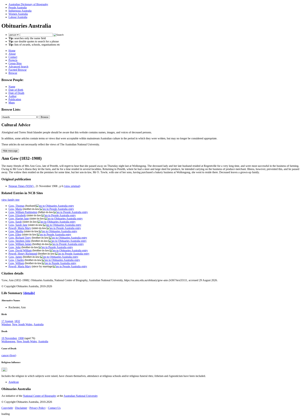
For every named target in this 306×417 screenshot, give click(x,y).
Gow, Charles (16, 260)
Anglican (13, 381)
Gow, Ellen (14, 234)
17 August (7, 321)
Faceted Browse (17, 69)
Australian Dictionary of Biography (28, 4)
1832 (17, 321)
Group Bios (15, 63)
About (12, 53)
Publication (14, 99)
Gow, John (14, 247)
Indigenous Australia (20, 10)
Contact (12, 57)
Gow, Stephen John (19, 240)
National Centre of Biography (39, 395)
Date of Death (16, 92)
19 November (9, 338)
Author (12, 96)
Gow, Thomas (16, 205)
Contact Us (54, 407)
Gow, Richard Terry (19, 237)
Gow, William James (20, 244)
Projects (12, 60)
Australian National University (81, 395)
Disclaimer (21, 407)
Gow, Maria (15, 208)
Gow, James (15, 256)
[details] (29, 293)
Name (11, 86)
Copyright (7, 407)
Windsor (6, 324)
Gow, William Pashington (22, 212)
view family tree (10, 199)
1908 (21, 338)
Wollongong (8, 341)
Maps (11, 102)
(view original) (72, 186)
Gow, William (16, 263)
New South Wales (22, 324)
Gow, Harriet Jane (18, 218)
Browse (12, 72)
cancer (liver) (8, 355)
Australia (38, 324)
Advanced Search (18, 66)
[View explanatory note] (4, 370)
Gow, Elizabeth (17, 215)
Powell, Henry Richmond (22, 253)
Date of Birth (15, 89)
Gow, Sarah (15, 221)
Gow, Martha (15, 231)
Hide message (10, 150)
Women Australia (18, 13)
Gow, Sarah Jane (17, 224)
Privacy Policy (37, 407)
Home (11, 50)
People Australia (17, 7)
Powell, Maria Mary (19, 228)
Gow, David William (20, 250)
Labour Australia (17, 17)
